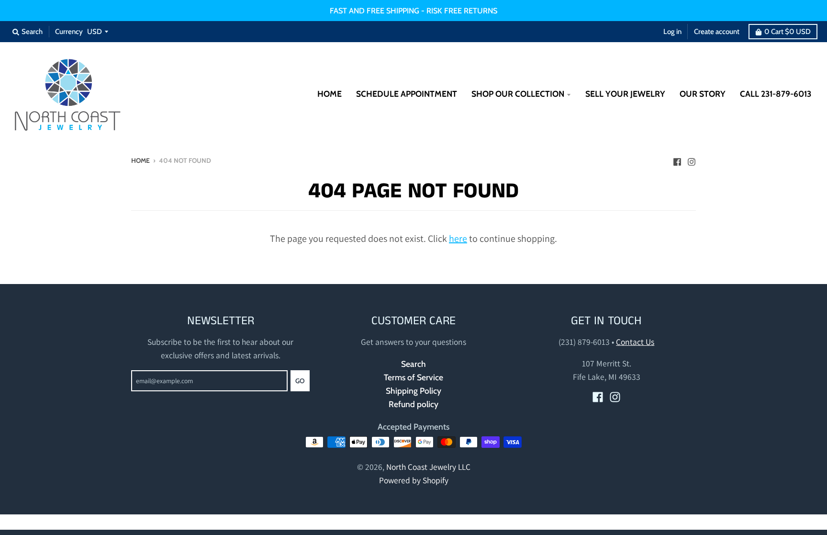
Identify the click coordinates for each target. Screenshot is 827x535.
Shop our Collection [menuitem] (517, 94)
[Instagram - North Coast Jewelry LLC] (691, 159)
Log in (672, 31)
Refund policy (413, 404)
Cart (787, 31)
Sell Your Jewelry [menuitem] (625, 94)
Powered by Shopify (413, 480)
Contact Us (635, 341)
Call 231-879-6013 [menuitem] (775, 94)
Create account (716, 31)
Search (413, 364)
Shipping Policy (413, 391)
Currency (69, 31)
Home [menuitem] (329, 94)
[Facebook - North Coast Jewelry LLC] (677, 159)
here (458, 238)
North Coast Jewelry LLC (428, 466)
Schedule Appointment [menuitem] (406, 94)
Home (140, 160)
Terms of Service (413, 377)
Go (300, 381)
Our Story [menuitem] (703, 94)
